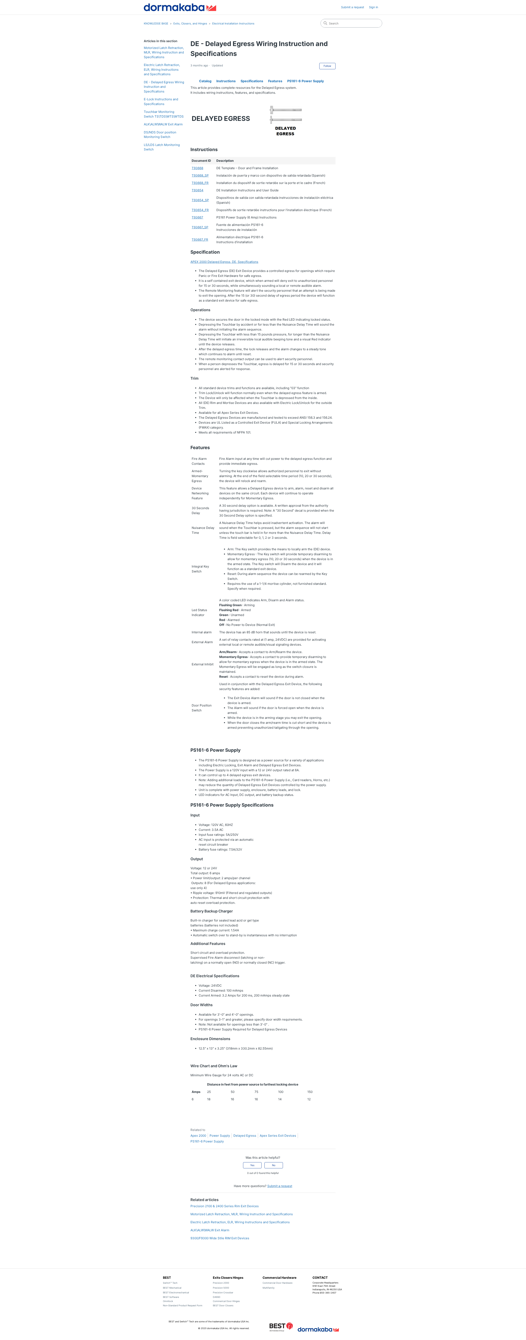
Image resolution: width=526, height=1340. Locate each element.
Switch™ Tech (170, 1282)
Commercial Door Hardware (277, 1282)
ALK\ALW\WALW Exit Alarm (163, 124)
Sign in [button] (373, 7)
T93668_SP (200, 175)
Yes (252, 1165)
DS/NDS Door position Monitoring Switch (160, 134)
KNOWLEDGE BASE (156, 23)
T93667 (197, 217)
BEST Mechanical (172, 1287)
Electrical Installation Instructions (233, 23)
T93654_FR (200, 210)
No (273, 1165)
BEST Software (171, 1297)
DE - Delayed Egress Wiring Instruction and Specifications (164, 86)
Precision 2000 (221, 1282)
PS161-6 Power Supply (305, 80)
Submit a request (352, 7)
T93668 (197, 168)
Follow (327, 65)
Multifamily (269, 1287)
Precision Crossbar (223, 1292)
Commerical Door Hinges (226, 1301)
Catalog (205, 80)
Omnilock (168, 1301)
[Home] (180, 7)
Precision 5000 (221, 1287)
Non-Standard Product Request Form (182, 1305)
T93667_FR (200, 240)
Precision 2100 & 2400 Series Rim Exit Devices (224, 1206)
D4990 (216, 1297)
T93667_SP (200, 227)
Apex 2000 (198, 1136)
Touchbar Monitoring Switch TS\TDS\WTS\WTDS (164, 114)
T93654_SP (200, 200)
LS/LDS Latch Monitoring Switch (162, 147)
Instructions (226, 80)
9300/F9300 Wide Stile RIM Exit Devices (219, 1238)
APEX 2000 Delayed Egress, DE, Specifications (224, 262)
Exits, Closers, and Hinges (190, 23)
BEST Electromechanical (176, 1292)
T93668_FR (200, 183)
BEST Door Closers (223, 1305)
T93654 (197, 190)
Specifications (252, 80)
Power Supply (220, 1136)
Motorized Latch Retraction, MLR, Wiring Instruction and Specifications (164, 52)
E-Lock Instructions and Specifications (161, 101)
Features (275, 80)
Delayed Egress (244, 1136)
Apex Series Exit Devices (278, 1136)
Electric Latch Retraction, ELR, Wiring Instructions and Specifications (162, 69)
